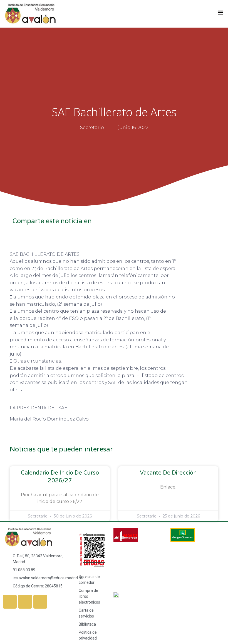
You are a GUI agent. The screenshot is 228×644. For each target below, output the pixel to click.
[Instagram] (25, 602)
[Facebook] (10, 602)
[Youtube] (40, 602)
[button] (220, 12)
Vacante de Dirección (168, 473)
